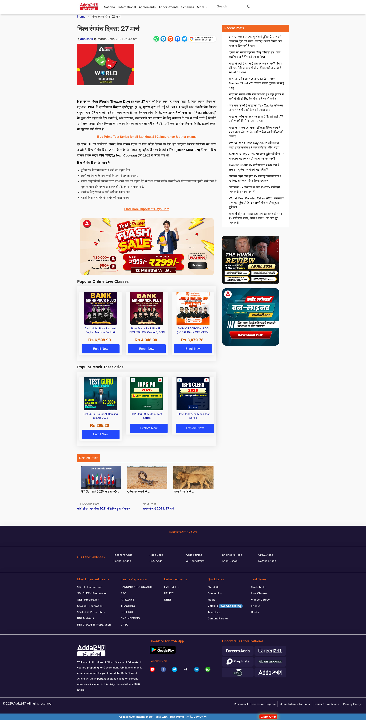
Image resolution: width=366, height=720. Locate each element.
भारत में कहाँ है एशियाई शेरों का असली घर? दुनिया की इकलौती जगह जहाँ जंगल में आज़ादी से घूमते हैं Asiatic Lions (255, 68)
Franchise (214, 612)
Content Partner (218, 618)
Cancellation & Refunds (295, 703)
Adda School (230, 560)
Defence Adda (267, 560)
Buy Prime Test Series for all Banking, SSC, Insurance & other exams (147, 136)
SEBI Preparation (88, 599)
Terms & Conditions (326, 703)
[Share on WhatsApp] (156, 39)
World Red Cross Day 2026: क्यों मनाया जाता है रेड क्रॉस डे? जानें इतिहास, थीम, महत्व (254, 145)
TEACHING (128, 605)
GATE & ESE (172, 587)
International (127, 7)
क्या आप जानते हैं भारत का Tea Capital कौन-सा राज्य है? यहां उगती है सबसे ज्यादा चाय (256, 107)
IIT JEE (168, 593)
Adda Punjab (194, 554)
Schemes (187, 7)
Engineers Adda (232, 554)
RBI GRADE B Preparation (94, 624)
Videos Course (260, 599)
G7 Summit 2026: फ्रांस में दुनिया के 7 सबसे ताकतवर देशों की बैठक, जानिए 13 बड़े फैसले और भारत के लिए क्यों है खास (255, 41)
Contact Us (215, 593)
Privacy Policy (352, 703)
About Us (213, 587)
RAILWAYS (127, 599)
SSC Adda (156, 560)
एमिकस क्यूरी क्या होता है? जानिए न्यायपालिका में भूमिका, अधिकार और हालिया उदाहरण (255, 178)
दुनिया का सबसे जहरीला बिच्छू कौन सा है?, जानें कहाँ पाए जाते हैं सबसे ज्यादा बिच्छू (254, 54)
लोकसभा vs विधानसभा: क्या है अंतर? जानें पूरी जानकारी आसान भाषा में (254, 189)
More (200, 7)
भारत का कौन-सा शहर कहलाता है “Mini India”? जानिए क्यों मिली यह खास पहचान (256, 119)
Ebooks (256, 605)
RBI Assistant (85, 618)
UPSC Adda (265, 554)
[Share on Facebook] (177, 39)
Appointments (169, 7)
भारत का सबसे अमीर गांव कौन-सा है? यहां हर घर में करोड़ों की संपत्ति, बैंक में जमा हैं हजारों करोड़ (256, 96)
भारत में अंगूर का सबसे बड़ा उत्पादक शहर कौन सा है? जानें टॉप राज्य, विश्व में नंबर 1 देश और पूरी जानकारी (255, 218)
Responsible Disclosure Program (255, 703)
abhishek (86, 39)
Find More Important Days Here (146, 209)
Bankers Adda (122, 560)
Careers (224, 606)
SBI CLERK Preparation (92, 593)
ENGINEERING (130, 618)
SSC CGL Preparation (91, 612)
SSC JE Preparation (90, 605)
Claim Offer (268, 716)
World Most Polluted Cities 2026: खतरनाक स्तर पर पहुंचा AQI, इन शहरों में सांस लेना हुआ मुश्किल (256, 203)
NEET (168, 599)
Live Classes (259, 593)
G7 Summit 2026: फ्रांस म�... (100, 491)
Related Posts (88, 458)
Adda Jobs (156, 554)
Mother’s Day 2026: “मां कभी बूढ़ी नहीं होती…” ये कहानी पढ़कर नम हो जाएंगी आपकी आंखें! (256, 156)
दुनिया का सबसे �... (138, 491)
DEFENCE (127, 612)
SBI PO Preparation (89, 587)
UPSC (124, 624)
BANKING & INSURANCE (137, 587)
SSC (123, 593)
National (110, 7)
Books (255, 612)
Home (81, 16)
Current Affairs (195, 560)
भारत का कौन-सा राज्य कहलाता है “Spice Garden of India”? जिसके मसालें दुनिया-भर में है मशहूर (256, 83)
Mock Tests (258, 587)
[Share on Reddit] (170, 39)
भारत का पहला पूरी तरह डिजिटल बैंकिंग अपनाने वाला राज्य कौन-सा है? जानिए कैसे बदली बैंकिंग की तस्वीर (256, 132)
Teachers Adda (122, 554)
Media (211, 599)
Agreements (147, 7)
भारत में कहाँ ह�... (183, 491)
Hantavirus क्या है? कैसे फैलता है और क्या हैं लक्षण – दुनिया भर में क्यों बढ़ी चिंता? (254, 167)
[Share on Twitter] (184, 39)
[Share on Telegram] (163, 39)
